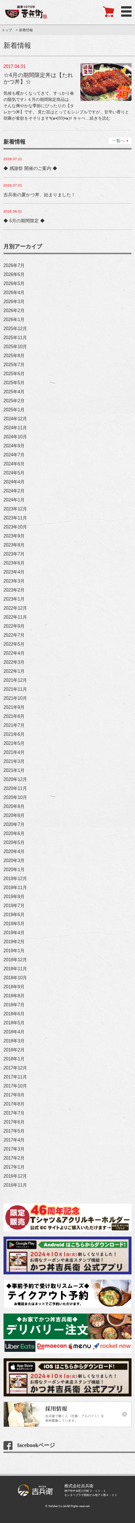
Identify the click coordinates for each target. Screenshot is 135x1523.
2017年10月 (15, 1086)
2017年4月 (14, 1140)
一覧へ (118, 140)
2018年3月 (14, 1040)
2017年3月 (14, 1149)
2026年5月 (14, 283)
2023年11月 (15, 517)
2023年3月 (14, 581)
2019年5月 (14, 923)
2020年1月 (14, 869)
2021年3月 (14, 761)
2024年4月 (14, 481)
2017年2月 (14, 1158)
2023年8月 (14, 545)
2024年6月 (14, 463)
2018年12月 (15, 959)
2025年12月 (15, 328)
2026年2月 (14, 310)
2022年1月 (14, 671)
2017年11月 (15, 1076)
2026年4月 (14, 292)
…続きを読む (98, 118)
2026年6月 (14, 274)
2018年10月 (15, 977)
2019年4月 (14, 932)
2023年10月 (15, 527)
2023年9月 (14, 536)
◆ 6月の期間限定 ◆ (24, 220)
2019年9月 (14, 896)
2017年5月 (14, 1131)
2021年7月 (14, 725)
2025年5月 (14, 382)
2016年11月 (15, 1185)
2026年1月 (14, 319)
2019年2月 (14, 941)
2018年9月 (14, 986)
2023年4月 (14, 572)
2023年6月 (14, 563)
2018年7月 (14, 1004)
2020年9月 (14, 806)
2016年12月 (15, 1176)
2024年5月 (14, 472)
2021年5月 (14, 743)
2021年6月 (14, 734)
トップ (7, 30)
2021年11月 (15, 689)
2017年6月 (14, 1122)
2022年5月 (14, 644)
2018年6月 (14, 1013)
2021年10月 (15, 698)
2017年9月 (14, 1095)
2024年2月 (14, 490)
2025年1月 (14, 409)
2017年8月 (14, 1104)
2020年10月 (15, 797)
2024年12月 (15, 418)
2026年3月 (14, 301)
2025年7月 (14, 364)
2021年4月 (14, 752)
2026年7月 (14, 265)
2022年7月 (14, 635)
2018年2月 (14, 1049)
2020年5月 (14, 842)
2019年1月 (14, 950)
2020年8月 (14, 815)
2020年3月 (14, 860)
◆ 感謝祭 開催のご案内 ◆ (30, 168)
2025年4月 (14, 391)
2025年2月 (14, 400)
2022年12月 (15, 608)
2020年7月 (14, 824)
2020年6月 (14, 833)
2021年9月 (14, 707)
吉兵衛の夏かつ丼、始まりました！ (39, 194)
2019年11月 (15, 887)
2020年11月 (15, 788)
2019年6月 (14, 914)
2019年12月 (15, 878)
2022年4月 (14, 653)
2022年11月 (15, 617)
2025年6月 (14, 373)
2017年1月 (14, 1167)
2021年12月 (15, 680)
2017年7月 (14, 1113)
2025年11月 (15, 337)
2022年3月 (14, 662)
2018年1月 (14, 1058)
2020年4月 (14, 851)
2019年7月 (14, 905)
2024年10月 (15, 436)
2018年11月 (15, 968)
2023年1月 (14, 599)
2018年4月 (14, 1031)
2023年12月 (15, 508)
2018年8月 (14, 995)
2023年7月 (14, 554)
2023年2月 (14, 590)
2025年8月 (14, 355)
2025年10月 (15, 346)
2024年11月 (15, 427)
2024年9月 (14, 445)
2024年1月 (14, 499)
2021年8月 (14, 716)
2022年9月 (14, 626)
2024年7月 (14, 454)
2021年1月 (14, 770)
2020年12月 (15, 779)
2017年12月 (15, 1067)
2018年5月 (14, 1022)
